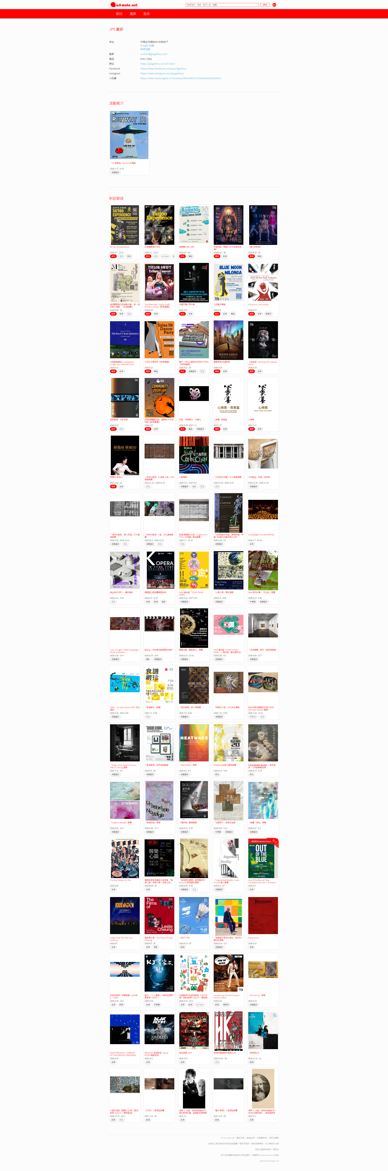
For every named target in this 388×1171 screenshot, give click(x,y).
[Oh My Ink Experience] (125, 225)
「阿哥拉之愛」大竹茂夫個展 (226, 707)
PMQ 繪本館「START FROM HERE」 (191, 593)
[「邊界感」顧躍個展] (194, 801)
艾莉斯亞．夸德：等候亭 (259, 477)
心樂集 (251, 419)
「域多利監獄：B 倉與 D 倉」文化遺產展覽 (159, 478)
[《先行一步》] (194, 916)
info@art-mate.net (266, 1155)
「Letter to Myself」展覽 (121, 822)
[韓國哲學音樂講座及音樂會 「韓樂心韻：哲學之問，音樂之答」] (159, 858)
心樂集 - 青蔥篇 (220, 419)
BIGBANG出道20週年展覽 (225, 765)
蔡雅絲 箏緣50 (116, 477)
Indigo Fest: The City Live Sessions (121, 939)
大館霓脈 (183, 477)
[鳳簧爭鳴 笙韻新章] (228, 340)
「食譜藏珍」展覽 (152, 707)
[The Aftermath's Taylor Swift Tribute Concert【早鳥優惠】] (159, 282)
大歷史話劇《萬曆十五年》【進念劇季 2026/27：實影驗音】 (124, 1111)
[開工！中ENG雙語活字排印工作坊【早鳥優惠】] (194, 340)
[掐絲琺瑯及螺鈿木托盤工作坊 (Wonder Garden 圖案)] (263, 685)
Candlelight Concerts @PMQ (261, 534)
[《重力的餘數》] (263, 225)
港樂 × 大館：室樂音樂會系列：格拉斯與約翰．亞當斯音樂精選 (193, 1111)
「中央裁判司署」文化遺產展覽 (227, 477)
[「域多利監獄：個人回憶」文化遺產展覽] (125, 513)
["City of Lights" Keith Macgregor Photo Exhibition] (125, 628)
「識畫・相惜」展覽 (257, 822)
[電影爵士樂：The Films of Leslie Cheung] (159, 916)
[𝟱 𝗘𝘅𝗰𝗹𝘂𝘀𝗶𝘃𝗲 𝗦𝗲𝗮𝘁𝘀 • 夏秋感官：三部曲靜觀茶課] (263, 743)
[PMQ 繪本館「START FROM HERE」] (194, 570)
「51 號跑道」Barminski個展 (122, 163)
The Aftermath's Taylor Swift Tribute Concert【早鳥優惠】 (158, 305)
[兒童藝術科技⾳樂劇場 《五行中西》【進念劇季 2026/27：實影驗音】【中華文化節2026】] (194, 973)
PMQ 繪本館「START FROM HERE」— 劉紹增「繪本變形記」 (228, 651)
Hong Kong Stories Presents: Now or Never (227, 996)
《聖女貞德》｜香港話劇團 (225, 1110)
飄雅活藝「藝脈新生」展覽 (191, 649)
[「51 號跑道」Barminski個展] (129, 135)
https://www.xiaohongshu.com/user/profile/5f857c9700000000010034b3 (180, 78)
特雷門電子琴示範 (187, 304)
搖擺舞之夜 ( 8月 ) (187, 246)
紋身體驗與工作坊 (152, 246)
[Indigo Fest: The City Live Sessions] (125, 916)
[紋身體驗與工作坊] (159, 225)
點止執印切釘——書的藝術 (121, 592)
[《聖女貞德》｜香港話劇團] (228, 1088)
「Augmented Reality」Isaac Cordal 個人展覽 (226, 881)
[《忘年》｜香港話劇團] (159, 1088)
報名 (113, 256)
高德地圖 (145, 49)
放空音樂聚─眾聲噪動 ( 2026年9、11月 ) (123, 996)
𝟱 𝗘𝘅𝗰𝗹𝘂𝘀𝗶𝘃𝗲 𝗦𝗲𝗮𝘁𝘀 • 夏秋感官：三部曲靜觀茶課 (262, 766)
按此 (277, 1149)
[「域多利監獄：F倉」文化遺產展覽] (159, 513)
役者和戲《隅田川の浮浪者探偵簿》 (227, 248)
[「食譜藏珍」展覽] (159, 685)
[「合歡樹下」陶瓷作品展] (228, 801)
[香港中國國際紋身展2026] (228, 1031)
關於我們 (240, 1137)
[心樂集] (263, 397)
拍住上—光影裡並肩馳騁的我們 (158, 649)
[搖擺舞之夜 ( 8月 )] (194, 225)
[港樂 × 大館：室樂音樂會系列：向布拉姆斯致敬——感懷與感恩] (263, 1088)
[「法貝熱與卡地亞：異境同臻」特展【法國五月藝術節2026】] (228, 513)
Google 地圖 (147, 45)
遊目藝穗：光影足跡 (119, 419)
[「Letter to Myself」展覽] (125, 801)
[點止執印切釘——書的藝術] (125, 570)
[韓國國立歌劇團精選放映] (159, 570)
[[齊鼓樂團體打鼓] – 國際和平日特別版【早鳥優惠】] (159, 397)
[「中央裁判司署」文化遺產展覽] (228, 455)
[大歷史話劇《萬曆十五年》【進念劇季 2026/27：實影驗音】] (125, 1088)
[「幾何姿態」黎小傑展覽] (194, 685)
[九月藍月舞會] (228, 282)
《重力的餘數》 (255, 246)
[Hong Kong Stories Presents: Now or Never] (228, 973)
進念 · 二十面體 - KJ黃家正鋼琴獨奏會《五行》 (159, 996)
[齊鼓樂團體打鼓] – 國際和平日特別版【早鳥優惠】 (159, 420)
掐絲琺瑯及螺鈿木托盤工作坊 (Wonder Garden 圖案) (261, 708)
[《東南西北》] (263, 1031)
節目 (119, 13)
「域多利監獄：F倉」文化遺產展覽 (159, 535)
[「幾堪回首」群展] (159, 801)
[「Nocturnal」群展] (263, 973)
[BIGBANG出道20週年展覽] (228, 743)
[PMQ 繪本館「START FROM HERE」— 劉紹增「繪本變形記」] (228, 628)
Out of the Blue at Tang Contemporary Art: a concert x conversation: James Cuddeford (263, 882)
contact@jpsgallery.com (153, 54)
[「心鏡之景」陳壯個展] (228, 570)
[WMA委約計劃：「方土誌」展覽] (263, 570)
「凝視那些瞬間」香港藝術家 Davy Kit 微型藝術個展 (192, 881)
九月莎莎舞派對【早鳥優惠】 (157, 361)
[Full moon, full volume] (263, 282)
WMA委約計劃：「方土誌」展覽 (261, 592)
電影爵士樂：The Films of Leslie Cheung (159, 939)
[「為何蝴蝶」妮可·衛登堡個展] (263, 628)
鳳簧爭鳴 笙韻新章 (222, 361)
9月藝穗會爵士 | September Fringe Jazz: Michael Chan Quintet (122, 364)
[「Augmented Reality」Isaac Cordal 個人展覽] (228, 858)
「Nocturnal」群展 (256, 995)
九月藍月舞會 (220, 304)
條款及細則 (274, 1137)
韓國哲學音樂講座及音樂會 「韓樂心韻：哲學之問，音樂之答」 (159, 881)
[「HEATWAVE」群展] (194, 743)
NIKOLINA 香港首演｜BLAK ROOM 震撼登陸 (156, 1054)
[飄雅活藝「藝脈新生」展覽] (194, 628)
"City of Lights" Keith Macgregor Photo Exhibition (124, 651)
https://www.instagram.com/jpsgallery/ (162, 73)
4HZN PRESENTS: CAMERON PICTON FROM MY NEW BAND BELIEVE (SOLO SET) (123, 1055)
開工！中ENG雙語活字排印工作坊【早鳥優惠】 (194, 363)
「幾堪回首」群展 (152, 822)
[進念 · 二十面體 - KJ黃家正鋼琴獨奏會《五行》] (159, 973)
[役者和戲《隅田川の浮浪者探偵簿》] (228, 225)
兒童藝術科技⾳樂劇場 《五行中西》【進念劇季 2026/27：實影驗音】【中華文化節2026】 (193, 997)
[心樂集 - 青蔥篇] (228, 397)
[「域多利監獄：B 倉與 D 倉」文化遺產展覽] (159, 455)
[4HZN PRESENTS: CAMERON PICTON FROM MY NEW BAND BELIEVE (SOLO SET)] (125, 1031)
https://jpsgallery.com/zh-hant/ (157, 63)
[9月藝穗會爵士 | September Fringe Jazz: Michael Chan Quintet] (125, 340)
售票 (146, 13)
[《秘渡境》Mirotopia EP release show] (263, 340)
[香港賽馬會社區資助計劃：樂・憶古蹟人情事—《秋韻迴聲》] (125, 282)
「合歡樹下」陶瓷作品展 (224, 822)
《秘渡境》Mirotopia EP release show (262, 363)
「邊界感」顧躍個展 (188, 822)
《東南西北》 (254, 1052)
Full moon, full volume (258, 304)
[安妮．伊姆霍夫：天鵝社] (194, 397)
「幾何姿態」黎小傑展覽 (190, 707)
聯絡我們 (251, 1137)
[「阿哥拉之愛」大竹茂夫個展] (228, 685)
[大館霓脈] (194, 455)
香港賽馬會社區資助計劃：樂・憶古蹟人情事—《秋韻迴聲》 (125, 305)
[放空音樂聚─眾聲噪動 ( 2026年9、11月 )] (125, 973)
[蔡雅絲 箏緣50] (125, 455)
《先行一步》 (185, 937)
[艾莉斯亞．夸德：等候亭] (263, 455)
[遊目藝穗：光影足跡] (125, 397)
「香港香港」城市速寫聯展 (156, 765)
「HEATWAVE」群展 (188, 765)
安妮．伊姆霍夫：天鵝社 (190, 419)
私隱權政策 (262, 1137)
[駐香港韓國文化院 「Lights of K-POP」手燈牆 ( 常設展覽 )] (194, 513)
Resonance (253, 937)
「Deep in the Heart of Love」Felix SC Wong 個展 (123, 766)
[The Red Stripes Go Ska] (125, 858)
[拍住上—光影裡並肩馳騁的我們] (159, 628)
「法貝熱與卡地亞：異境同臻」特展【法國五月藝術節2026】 (228, 535)
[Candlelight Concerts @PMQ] (263, 513)
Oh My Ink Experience (119, 246)
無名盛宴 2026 (185, 1052)
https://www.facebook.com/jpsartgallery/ (163, 68)
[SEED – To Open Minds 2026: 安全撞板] (125, 685)
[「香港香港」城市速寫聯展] (159, 743)
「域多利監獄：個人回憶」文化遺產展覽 (125, 535)
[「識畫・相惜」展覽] (263, 801)
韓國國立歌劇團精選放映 (155, 592)
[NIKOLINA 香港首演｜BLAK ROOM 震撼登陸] (159, 1031)
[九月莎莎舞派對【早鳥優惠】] (159, 340)
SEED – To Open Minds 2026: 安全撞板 (125, 708)
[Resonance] (263, 916)
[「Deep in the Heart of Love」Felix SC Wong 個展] (125, 743)
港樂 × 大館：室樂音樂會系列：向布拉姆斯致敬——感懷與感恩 (262, 1111)
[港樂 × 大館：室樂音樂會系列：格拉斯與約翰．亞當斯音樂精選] (194, 1088)
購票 (133, 13)
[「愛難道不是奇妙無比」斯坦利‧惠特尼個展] (228, 916)
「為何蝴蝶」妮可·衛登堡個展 (262, 649)
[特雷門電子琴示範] (194, 282)
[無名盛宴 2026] (194, 1031)
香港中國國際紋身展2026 (225, 1052)
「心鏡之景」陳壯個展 (223, 592)
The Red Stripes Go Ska (120, 880)
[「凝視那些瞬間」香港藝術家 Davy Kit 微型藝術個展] (194, 858)
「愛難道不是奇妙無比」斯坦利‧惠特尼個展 (228, 939)
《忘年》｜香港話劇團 (154, 1110)
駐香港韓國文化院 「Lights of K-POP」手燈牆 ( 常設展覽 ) (193, 535)
